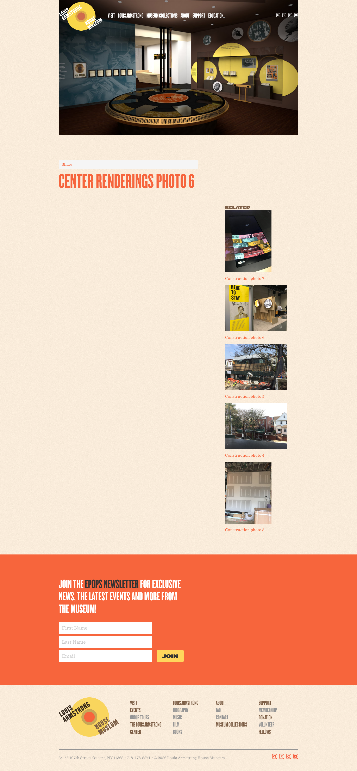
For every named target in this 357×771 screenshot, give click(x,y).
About (185, 15)
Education (216, 15)
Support (199, 15)
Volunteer (266, 724)
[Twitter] (284, 15)
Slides (67, 164)
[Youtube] (296, 15)
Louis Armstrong (130, 15)
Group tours (139, 717)
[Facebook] (278, 15)
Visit (111, 15)
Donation (266, 717)
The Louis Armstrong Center (145, 728)
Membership (268, 710)
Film (176, 724)
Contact (222, 717)
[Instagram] (290, 15)
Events (135, 710)
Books (177, 731)
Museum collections (161, 15)
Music (177, 717)
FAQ (218, 710)
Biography (180, 710)
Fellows (265, 731)
